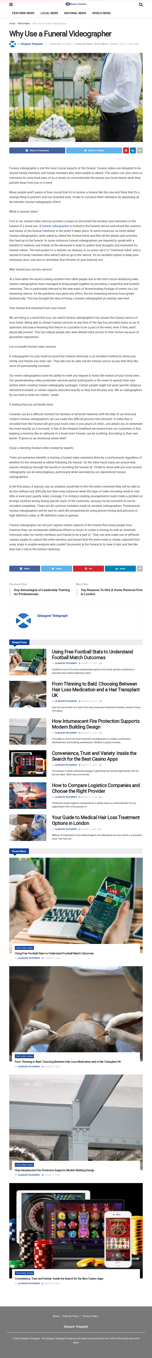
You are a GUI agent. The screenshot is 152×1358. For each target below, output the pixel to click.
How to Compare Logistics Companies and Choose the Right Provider (96, 788)
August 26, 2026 (88, 701)
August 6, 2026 (88, 829)
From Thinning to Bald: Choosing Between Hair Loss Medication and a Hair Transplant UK (96, 689)
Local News (49, 13)
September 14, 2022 (60, 43)
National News (75, 13)
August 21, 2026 (88, 733)
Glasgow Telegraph (32, 43)
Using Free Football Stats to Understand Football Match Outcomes (92, 654)
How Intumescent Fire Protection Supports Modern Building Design (95, 724)
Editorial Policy (71, 1316)
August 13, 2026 (88, 797)
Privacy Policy (90, 1316)
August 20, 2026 (88, 765)
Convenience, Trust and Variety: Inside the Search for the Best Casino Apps (94, 756)
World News (101, 13)
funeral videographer (55, 226)
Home (12, 23)
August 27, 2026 (88, 663)
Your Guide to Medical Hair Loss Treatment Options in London (96, 820)
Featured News (23, 13)
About (56, 1316)
